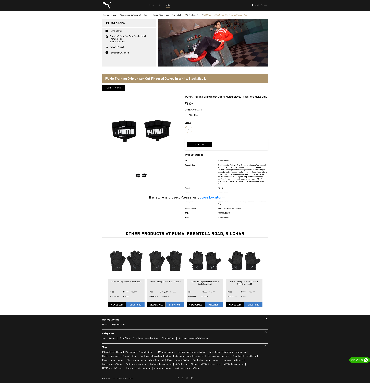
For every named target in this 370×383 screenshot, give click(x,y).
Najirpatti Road (118, 324)
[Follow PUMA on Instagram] (187, 378)
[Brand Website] (192, 378)
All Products (191, 15)
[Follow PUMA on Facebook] (178, 378)
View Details (117, 304)
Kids (199, 15)
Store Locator (211, 197)
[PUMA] (106, 5)
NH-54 (105, 324)
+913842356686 (117, 47)
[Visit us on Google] (183, 378)
